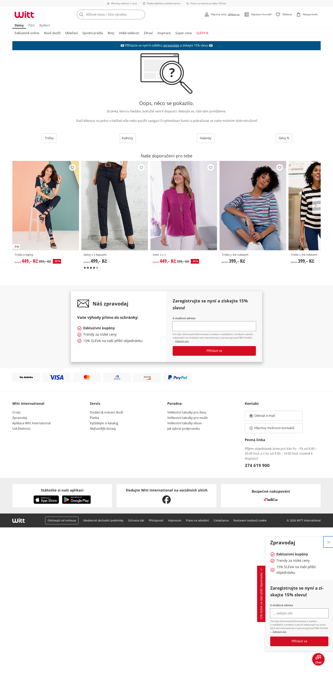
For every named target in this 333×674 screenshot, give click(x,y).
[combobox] (119, 14)
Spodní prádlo (92, 33)
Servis (95, 403)
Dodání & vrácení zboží (106, 412)
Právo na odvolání (197, 520)
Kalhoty (127, 138)
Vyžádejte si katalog (104, 423)
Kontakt (252, 403)
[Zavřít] (328, 542)
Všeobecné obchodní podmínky (103, 520)
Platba (94, 418)
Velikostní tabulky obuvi (184, 423)
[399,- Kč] (252, 205)
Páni (31, 25)
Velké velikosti (129, 33)
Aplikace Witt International (31, 423)
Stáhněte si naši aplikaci (62, 490)
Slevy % (284, 138)
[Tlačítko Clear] (141, 14)
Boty (111, 33)
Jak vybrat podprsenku (183, 428)
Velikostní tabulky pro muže (187, 418)
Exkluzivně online (27, 33)
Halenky (205, 138)
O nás (16, 412)
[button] (316, 205)
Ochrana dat (136, 520)
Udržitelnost (21, 428)
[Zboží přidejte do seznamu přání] (72, 167)
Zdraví (148, 33)
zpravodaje (171, 45)
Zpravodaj (19, 418)
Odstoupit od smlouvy (62, 520)
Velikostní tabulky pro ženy (186, 412)
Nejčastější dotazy (103, 428)
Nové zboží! (52, 33)
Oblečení (71, 33)
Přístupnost (156, 520)
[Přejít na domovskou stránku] (24, 14)
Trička (49, 138)
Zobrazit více (279, 631)
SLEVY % (202, 33)
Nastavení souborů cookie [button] (250, 520)
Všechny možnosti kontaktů (274, 428)
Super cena (183, 33)
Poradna (174, 403)
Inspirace (164, 33)
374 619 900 (257, 465)
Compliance (221, 520)
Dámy (19, 25)
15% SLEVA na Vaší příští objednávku (261, 596)
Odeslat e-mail (269, 416)
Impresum (174, 520)
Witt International (28, 403)
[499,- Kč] (114, 205)
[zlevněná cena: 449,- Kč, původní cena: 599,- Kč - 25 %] (183, 205)
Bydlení (44, 25)
